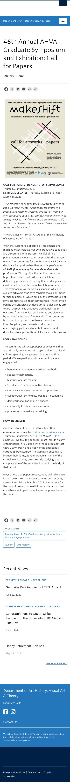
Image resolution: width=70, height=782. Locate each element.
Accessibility (9, 776)
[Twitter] (12, 90)
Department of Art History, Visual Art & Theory (27, 21)
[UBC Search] (63, 4)
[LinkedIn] (18, 90)
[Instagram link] (14, 712)
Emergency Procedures (14, 772)
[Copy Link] (30, 90)
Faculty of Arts (12, 703)
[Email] (24, 90)
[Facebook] (6, 90)
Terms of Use (34, 772)
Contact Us (10, 722)
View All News (56, 663)
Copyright (48, 772)
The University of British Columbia (25, 6)
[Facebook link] (6, 712)
